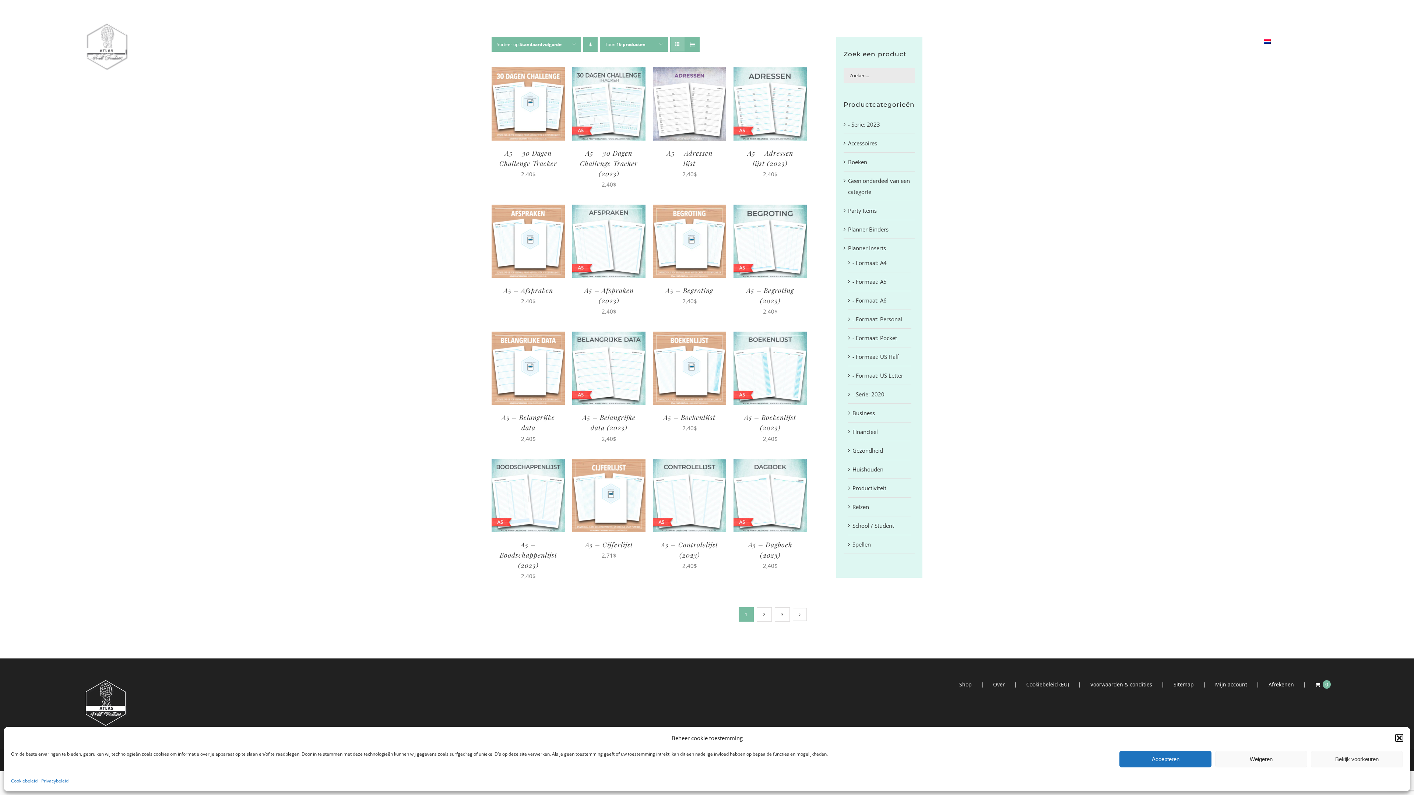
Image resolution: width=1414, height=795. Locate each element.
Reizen (860, 506)
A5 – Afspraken (528, 290)
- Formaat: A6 (869, 300)
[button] (1399, 738)
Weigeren (1261, 759)
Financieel (865, 431)
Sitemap (1184, 684)
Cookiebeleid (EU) (1047, 684)
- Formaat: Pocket (874, 338)
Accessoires (862, 143)
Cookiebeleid (24, 781)
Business (863, 413)
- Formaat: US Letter (877, 375)
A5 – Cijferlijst (609, 544)
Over (999, 684)
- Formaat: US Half (875, 356)
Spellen (861, 544)
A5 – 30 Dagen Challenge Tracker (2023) (609, 163)
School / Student (873, 525)
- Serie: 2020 (868, 394)
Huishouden (867, 469)
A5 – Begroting (689, 290)
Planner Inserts (867, 248)
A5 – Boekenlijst (689, 417)
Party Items (862, 210)
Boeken (857, 162)
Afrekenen (1281, 684)
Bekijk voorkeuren (1357, 759)
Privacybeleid (54, 781)
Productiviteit (869, 488)
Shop (965, 684)
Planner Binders (868, 229)
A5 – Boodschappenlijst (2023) (528, 555)
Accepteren (1165, 759)
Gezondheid (867, 450)
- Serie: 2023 (864, 124)
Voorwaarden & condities (1121, 684)
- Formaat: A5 (869, 281)
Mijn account (1231, 684)
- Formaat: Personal (877, 319)
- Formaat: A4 (869, 262)
